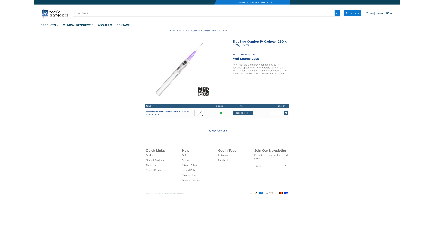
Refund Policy (189, 170)
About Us (105, 25)
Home (172, 31)
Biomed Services (155, 160)
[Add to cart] (286, 113)
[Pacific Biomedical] (55, 13)
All (180, 31)
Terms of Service (191, 180)
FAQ (184, 155)
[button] (271, 113)
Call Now (354, 13)
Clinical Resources (78, 25)
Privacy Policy (189, 165)
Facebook (223, 160)
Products (48, 25)
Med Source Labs (246, 58)
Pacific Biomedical (156, 193)
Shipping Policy (190, 175)
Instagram (223, 155)
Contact (123, 25)
